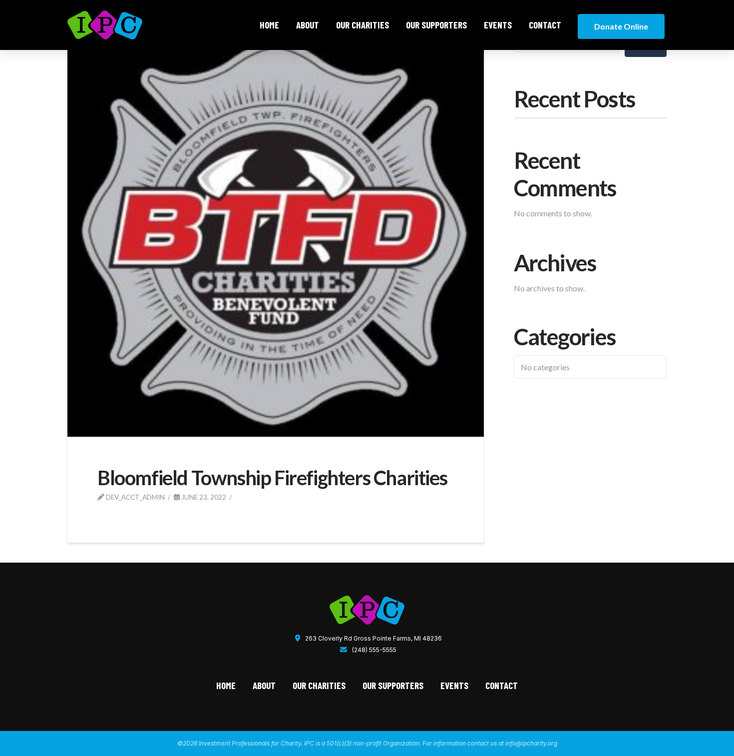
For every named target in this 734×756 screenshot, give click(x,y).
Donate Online (621, 26)
